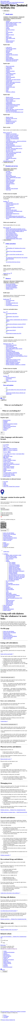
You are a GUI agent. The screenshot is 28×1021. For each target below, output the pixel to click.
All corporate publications (11, 313)
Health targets (6, 299)
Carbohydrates (4, 721)
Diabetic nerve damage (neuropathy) (16, 571)
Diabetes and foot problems (14, 568)
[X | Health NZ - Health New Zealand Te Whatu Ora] (1, 1010)
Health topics (6, 10)
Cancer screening (9, 74)
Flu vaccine (8, 119)
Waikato (8, 186)
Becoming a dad (9, 150)
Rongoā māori (9, 57)
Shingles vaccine (9, 123)
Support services (9, 212)
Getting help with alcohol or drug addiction (10, 893)
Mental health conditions (11, 594)
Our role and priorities (10, 284)
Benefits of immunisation (11, 110)
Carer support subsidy (10, 232)
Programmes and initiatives (12, 285)
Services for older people (11, 210)
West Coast (8, 189)
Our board (8, 301)
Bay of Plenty (9, 172)
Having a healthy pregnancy (12, 136)
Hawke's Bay (9, 175)
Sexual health (9, 85)
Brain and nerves (9, 26)
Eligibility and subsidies (8, 170)
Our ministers (9, 304)
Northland (8, 178)
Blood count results (10, 66)
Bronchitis (8, 51)
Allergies (8, 21)
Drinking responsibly (10, 77)
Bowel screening (9, 99)
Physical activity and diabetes (9, 534)
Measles (7, 52)
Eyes (7, 31)
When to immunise (10, 107)
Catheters (8, 72)
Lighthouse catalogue (10, 351)
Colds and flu (9, 47)
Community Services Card (11, 236)
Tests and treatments (13, 17)
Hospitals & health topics (6, 2)
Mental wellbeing (7, 19)
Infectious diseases (10, 34)
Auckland (8, 171)
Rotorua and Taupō (10, 181)
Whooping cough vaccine (11, 118)
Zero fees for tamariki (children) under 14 (15, 231)
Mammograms (9, 68)
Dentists (7, 206)
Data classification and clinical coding (14, 354)
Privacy (5, 1015)
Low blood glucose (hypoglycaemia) (16, 574)
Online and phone (7, 240)
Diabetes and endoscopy (14, 567)
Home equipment (9, 58)
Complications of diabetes (14, 566)
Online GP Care (6, 273)
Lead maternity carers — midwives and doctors (16, 141)
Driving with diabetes (8, 539)
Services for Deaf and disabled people (14, 211)
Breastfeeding (9, 147)
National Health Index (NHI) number (14, 238)
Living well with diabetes (14, 564)
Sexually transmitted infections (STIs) (14, 598)
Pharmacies (8, 208)
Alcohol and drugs (10, 154)
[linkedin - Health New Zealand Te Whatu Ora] (1, 977)
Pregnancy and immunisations (12, 138)
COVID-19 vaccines (10, 122)
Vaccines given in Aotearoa (12, 105)
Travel (7, 89)
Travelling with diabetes (14, 579)
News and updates (7, 956)
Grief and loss (9, 157)
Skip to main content (5, 1)
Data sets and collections (11, 345)
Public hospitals (9, 202)
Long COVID (9, 49)
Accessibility (6, 1016)
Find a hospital (7, 168)
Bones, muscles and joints (11, 24)
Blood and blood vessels (11, 23)
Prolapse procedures (10, 71)
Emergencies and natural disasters (13, 79)
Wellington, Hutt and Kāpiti (12, 188)
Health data (6, 282)
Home (4, 542)
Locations (5, 964)
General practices (9, 205)
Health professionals (19, 2)
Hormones (8, 587)
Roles (7, 379)
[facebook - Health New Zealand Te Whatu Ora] (1, 973)
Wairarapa (8, 187)
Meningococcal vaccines (11, 120)
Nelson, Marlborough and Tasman (13, 177)
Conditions (6, 17)
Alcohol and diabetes (7, 536)
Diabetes (8, 28)
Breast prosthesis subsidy (11, 233)
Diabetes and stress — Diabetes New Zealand (13, 809)
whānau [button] (7, 648)
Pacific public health (10, 83)
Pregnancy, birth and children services (14, 148)
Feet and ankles (9, 32)
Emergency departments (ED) (12, 203)
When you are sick (7, 540)
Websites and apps (7, 963)
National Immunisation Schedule (13, 104)
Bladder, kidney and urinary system (13, 22)
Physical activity (9, 84)
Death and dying (9, 604)
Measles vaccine (9, 97)
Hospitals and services (8, 162)
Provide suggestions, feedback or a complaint (15, 364)
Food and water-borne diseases (12, 584)
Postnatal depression (10, 144)
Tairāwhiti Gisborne (10, 183)
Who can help (6, 227)
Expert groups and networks (12, 305)
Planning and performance (11, 287)
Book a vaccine (9, 108)
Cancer (7, 27)
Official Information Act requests (13, 362)
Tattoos (7, 88)
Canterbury (8, 173)
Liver (7, 590)
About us (5, 274)
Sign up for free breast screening (13, 98)
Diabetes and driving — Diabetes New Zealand (13, 919)
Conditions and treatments (8, 952)
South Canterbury (10, 182)
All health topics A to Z (8, 161)
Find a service (14, 168)
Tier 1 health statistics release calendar (14, 348)
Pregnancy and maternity (16, 18)
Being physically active (6, 759)
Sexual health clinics (10, 207)
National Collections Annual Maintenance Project (16, 356)
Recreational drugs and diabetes (10, 537)
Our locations (9, 378)
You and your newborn (11, 149)
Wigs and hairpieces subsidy (12, 235)
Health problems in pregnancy (12, 137)
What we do (6, 281)
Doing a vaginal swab (10, 100)
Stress (7, 159)
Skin (7, 39)
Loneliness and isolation (11, 158)
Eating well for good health (6, 654)
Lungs (7, 35)
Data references (9, 357)
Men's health (8, 37)
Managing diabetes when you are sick (17, 575)
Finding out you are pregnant (12, 135)
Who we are (12, 281)
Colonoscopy (9, 67)
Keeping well (21, 17)
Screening (8, 139)
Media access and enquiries (12, 360)
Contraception (9, 102)
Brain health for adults (10, 73)
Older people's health (10, 38)
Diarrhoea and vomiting (11, 48)
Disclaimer (5, 965)
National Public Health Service (12, 213)
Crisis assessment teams (11, 153)
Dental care (8, 76)
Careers (13, 2)
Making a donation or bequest (12, 363)
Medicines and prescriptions (12, 54)
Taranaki (8, 184)
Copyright (5, 1017)
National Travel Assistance (11, 237)
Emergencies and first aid (11, 60)
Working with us (9, 288)
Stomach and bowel (10, 40)
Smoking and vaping (10, 87)
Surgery (7, 56)
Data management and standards (13, 353)
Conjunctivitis (9, 53)
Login (3, 398)
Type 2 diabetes (12, 563)
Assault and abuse (10, 155)
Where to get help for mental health (13, 152)
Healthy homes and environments (13, 82)
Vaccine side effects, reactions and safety (14, 109)
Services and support (7, 967)
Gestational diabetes (13, 573)
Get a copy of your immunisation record (14, 112)
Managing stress (6, 535)
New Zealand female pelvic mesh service (15, 216)
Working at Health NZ (11, 377)
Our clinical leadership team (12, 302)
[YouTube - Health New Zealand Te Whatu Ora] (1, 1006)
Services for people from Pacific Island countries (16, 230)
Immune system (9, 588)
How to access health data (11, 347)
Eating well (8, 78)
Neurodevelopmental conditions (13, 595)
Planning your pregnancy (11, 133)
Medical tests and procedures (12, 59)
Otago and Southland (10, 180)
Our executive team (10, 300)
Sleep (7, 90)
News (4, 312)
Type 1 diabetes (12, 562)
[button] (3, 942)
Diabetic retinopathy (13, 572)
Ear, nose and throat (10, 29)
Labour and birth (9, 143)
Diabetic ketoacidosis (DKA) (15, 569)
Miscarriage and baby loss (11, 142)
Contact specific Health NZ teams (13, 359)
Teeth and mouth (9, 601)
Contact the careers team (11, 381)
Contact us (12, 282)
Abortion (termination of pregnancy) (14, 146)
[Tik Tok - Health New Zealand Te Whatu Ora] (1, 1008)
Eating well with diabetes (8, 532)
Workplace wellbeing (10, 91)
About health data (10, 346)
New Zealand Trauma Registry (12, 352)
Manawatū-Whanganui (11, 176)
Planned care (8, 214)
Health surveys (9, 349)
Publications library (19, 281)
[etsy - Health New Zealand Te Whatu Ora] (14, 1004)
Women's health (9, 42)
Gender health (9, 80)
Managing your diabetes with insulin (16, 577)
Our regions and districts (11, 286)
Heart (7, 33)
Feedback (5, 201)
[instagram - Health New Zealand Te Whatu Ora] (1, 975)
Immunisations (7, 18)
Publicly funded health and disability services (15, 228)
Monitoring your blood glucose (15, 578)
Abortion (8, 69)
